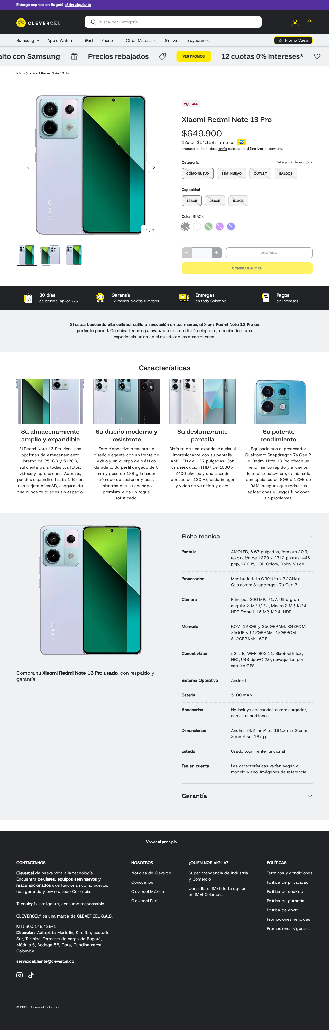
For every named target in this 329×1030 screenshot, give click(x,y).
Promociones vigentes (288, 928)
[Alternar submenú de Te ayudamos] (213, 40)
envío (222, 148)
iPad (89, 40)
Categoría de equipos (294, 162)
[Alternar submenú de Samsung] (38, 40)
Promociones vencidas (288, 919)
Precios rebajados (105, 56)
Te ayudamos (197, 40)
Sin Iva (171, 40)
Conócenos (142, 882)
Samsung (25, 40)
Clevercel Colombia (44, 1007)
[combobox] (173, 22)
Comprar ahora (247, 268)
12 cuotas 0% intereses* (249, 56)
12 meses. (135, 301)
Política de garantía (285, 900)
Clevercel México (147, 891)
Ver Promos (180, 56)
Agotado (269, 253)
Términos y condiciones (290, 873)
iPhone (106, 40)
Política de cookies (285, 891)
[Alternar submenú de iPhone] (116, 40)
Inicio (20, 73)
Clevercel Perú (145, 900)
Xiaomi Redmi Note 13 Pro (50, 73)
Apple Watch (59, 40)
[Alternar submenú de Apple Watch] (75, 40)
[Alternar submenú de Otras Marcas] (155, 40)
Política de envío (282, 910)
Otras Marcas (139, 40)
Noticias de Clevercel (151, 873)
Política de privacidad (288, 882)
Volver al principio (162, 841)
